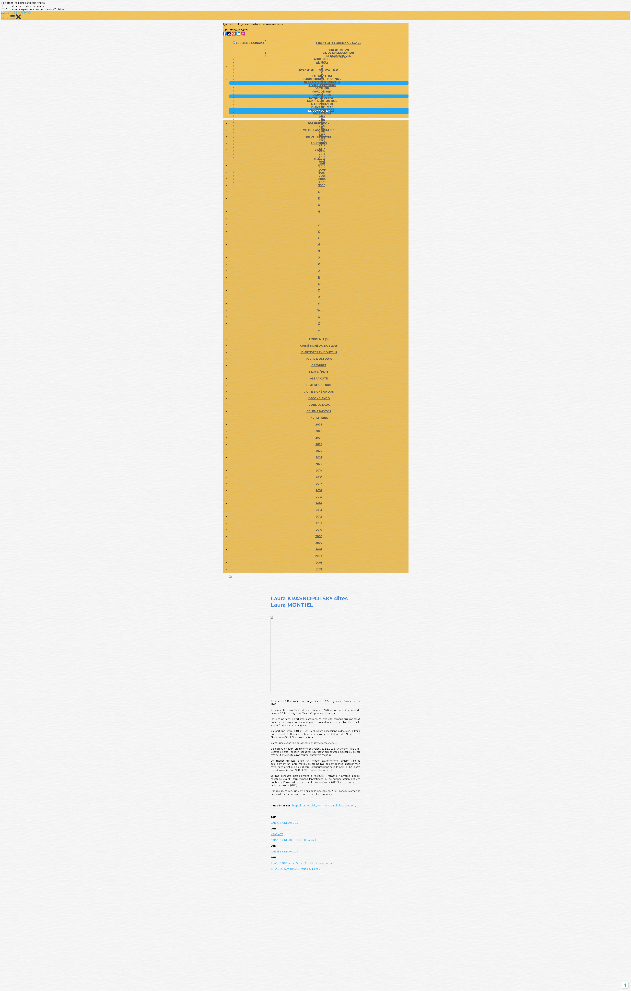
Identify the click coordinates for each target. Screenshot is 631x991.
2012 (319, 516)
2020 (318, 464)
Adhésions (322, 59)
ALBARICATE (322, 94)
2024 (318, 437)
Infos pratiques (318, 136)
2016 (319, 490)
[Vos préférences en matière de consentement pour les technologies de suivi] (625, 985)
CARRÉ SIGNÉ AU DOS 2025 (322, 79)
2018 (319, 477)
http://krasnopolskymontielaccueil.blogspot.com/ (324, 805)
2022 (319, 450)
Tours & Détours (322, 85)
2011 (319, 523)
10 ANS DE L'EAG (322, 107)
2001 (319, 562)
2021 (319, 457)
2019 (319, 470)
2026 (322, 116)
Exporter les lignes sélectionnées (23, 2)
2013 (319, 510)
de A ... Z (322, 62)
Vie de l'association (319, 130)
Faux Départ (322, 91)
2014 (322, 154)
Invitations (322, 113)
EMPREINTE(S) (322, 76)
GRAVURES (322, 88)
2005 (319, 549)
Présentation (338, 49)
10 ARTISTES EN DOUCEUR (322, 82)
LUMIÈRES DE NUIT (322, 97)
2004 (318, 556)
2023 (319, 444)
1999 (319, 569)
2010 (319, 529)
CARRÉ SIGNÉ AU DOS (322, 101)
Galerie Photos (318, 411)
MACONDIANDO (322, 104)
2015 (319, 496)
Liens (319, 149)
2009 (318, 536)
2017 (319, 483)
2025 (322, 119)
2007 (318, 542)
